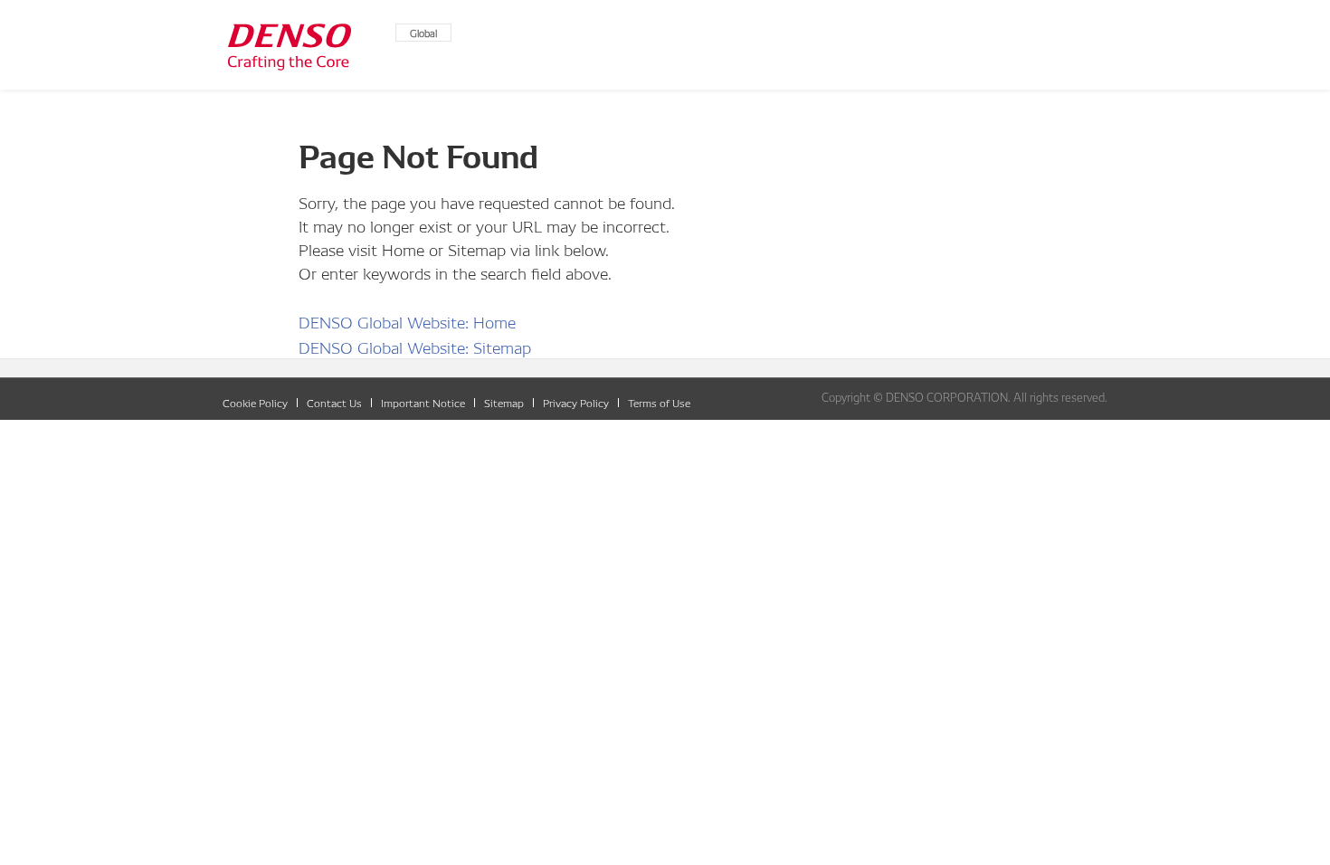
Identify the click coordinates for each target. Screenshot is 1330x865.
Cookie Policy (255, 402)
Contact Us (334, 402)
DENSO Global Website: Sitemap (415, 346)
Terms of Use (659, 402)
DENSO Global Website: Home (407, 320)
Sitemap (504, 402)
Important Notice (423, 402)
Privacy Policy (576, 402)
